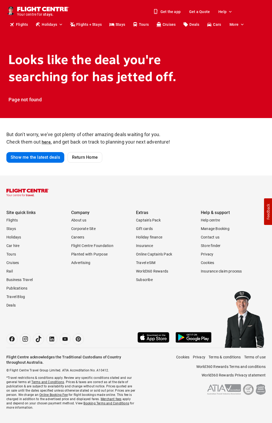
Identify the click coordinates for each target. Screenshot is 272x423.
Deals (194, 24)
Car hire (13, 246)
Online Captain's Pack (154, 254)
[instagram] (25, 339)
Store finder (210, 246)
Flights (22, 24)
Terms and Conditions (47, 382)
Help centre (210, 220)
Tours (144, 24)
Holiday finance (149, 237)
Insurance (144, 246)
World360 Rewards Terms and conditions (231, 367)
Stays (120, 24)
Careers (77, 237)
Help (222, 12)
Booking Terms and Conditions (106, 403)
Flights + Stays (89, 24)
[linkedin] (51, 339)
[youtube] (65, 339)
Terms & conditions (225, 357)
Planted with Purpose (89, 254)
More (234, 24)
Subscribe (144, 280)
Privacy (207, 254)
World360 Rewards (152, 271)
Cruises (169, 24)
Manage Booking (215, 229)
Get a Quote (199, 12)
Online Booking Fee (53, 395)
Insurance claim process (221, 271)
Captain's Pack (148, 220)
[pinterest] (78, 339)
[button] (268, 211)
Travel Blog (15, 297)
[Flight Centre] (27, 192)
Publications (16, 288)
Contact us (210, 237)
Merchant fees (111, 399)
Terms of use (255, 357)
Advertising (80, 263)
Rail (9, 271)
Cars (217, 24)
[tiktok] (38, 339)
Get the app (170, 12)
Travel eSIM (145, 263)
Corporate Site (83, 229)
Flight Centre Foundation (92, 246)
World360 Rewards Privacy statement (234, 375)
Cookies (207, 263)
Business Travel (19, 280)
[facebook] (12, 339)
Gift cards (144, 229)
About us (79, 220)
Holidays (49, 24)
